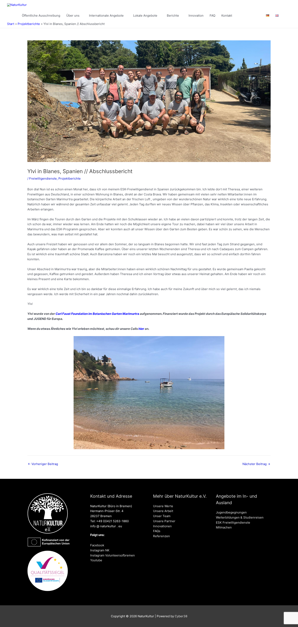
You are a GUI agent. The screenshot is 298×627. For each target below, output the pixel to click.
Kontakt (226, 15)
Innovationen (162, 526)
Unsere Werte (163, 506)
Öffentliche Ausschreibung (41, 15)
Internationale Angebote (106, 15)
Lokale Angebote (145, 15)
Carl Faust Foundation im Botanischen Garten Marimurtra (97, 314)
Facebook (97, 545)
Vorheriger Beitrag (43, 463)
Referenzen (161, 536)
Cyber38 (181, 616)
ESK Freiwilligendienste (233, 522)
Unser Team (161, 516)
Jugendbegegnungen (231, 512)
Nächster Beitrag (256, 463)
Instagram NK (99, 550)
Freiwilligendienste (43, 178)
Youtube (96, 560)
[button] (286, 16)
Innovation (196, 15)
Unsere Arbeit (163, 511)
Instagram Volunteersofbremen (112, 555)
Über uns (72, 15)
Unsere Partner (164, 521)
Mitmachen (224, 527)
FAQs (156, 531)
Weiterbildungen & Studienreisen (240, 517)
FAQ (212, 15)
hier (141, 329)
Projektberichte (69, 178)
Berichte (173, 15)
